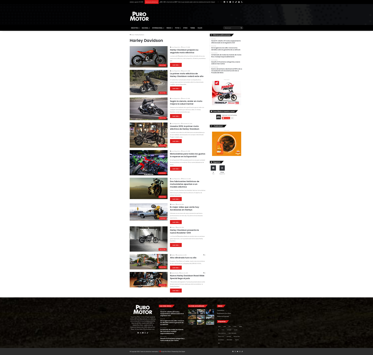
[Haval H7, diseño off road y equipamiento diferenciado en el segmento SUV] (192, 311)
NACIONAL (145, 28)
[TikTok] (147, 333)
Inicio (132, 34)
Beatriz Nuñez (175, 273)
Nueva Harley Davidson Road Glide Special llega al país (187, 277)
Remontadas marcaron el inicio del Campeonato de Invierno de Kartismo (180, 2)
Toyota (237, 339)
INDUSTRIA (134, 28)
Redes (173, 204)
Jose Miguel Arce (175, 47)
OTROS (185, 28)
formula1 (229, 329)
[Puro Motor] (139, 16)
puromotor (221, 339)
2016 (224, 326)
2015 (219, 326)
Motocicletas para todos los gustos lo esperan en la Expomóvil (187, 155)
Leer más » (175, 65)
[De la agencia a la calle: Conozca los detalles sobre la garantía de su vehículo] (201, 311)
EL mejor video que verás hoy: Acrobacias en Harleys (184, 208)
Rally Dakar (229, 339)
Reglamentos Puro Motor (224, 313)
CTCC (235, 326)
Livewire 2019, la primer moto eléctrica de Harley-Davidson (184, 127)
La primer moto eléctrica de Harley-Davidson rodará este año (186, 75)
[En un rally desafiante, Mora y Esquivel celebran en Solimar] (192, 322)
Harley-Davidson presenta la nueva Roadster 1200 (184, 231)
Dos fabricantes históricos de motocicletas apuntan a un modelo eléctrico (184, 184)
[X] (140, 333)
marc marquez (232, 333)
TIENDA (192, 28)
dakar (240, 326)
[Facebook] (138, 333)
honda (235, 329)
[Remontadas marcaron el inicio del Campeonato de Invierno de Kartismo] (210, 322)
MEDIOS (168, 28)
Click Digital (182, 351)
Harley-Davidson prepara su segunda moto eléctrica (184, 51)
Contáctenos (220, 310)
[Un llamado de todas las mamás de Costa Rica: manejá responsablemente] (210, 311)
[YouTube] (143, 333)
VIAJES (200, 28)
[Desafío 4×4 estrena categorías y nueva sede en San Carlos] (192, 317)
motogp (229, 336)
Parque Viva (237, 336)
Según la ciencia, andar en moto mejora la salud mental (186, 102)
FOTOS (177, 28)
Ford (223, 329)
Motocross (221, 336)
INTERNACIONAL (157, 28)
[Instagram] (145, 333)
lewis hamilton (222, 333)
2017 (229, 326)
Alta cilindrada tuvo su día (183, 257)
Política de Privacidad (223, 316)
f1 (218, 329)
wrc (219, 343)
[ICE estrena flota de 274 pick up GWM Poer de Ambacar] (210, 317)
